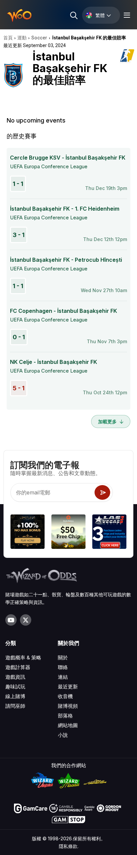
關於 (63, 657)
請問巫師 (15, 706)
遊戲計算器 (17, 667)
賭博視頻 (68, 706)
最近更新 (68, 686)
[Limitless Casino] (27, 532)
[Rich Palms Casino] (68, 532)
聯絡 (63, 667)
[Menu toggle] (126, 15)
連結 (63, 677)
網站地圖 (68, 725)
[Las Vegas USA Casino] (109, 532)
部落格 (65, 715)
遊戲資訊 (15, 677)
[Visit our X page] (25, 620)
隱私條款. (68, 846)
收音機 (65, 696)
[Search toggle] (73, 15)
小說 (63, 735)
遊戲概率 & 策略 (23, 657)
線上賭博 (15, 696)
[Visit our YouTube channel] (11, 620)
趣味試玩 (15, 686)
